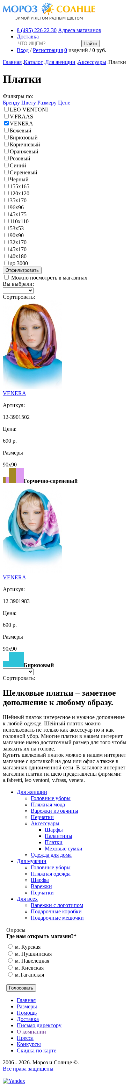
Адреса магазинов (79, 30)
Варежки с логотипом (57, 905)
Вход (23, 50)
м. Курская (27, 947)
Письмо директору (39, 1025)
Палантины (58, 836)
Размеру (47, 103)
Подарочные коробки (56, 911)
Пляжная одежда (51, 874)
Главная (12, 62)
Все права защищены (28, 1069)
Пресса (25, 1038)
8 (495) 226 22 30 (37, 30)
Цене (64, 103)
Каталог (33, 62)
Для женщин (60, 62)
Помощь (27, 1013)
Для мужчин (31, 861)
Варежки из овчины (54, 811)
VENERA (14, 393)
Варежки (41, 886)
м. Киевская (29, 968)
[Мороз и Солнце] (49, 18)
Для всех (27, 899)
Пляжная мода (48, 804)
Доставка (28, 36)
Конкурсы (29, 1044)
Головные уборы (51, 798)
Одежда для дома (51, 855)
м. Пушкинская (33, 954)
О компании (31, 1032)
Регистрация (48, 50)
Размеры (27, 1006)
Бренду (11, 103)
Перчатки (42, 817)
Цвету (28, 103)
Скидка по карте (36, 1050)
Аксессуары (92, 62)
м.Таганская (29, 975)
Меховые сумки (63, 849)
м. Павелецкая (31, 961)
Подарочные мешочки (57, 918)
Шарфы (54, 830)
